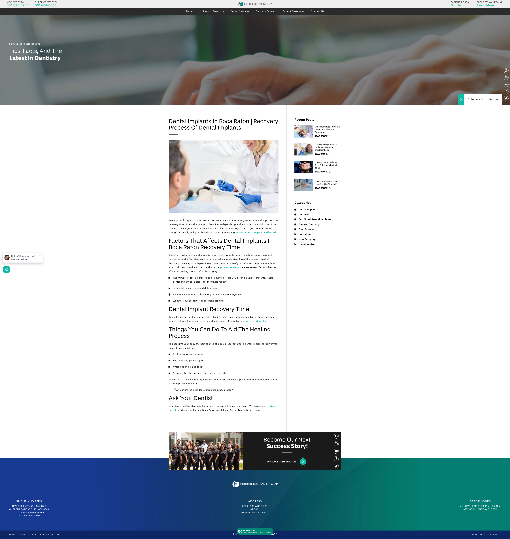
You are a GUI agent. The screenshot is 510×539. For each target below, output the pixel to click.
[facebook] (506, 91)
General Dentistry (309, 224)
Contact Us (317, 11)
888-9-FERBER (36, 512)
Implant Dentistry (213, 11)
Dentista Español (266, 11)
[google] (506, 70)
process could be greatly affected (255, 232)
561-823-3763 (38, 506)
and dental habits (255, 321)
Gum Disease (306, 229)
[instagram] (506, 77)
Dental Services (239, 11)
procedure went (229, 267)
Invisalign (305, 234)
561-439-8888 (41, 509)
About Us (191, 11)
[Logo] (255, 4)
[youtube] (506, 84)
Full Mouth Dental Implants (315, 219)
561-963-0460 (32, 515)
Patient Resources (294, 11)
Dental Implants (308, 209)
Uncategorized (307, 244)
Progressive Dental (47, 534)
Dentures (304, 214)
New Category (307, 239)
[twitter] (506, 98)
